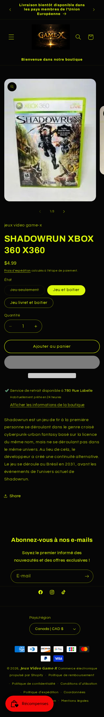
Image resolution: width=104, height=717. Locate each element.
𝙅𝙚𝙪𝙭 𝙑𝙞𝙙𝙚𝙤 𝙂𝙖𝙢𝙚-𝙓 (39, 668)
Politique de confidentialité (33, 683)
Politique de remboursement (71, 675)
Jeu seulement (27, 291)
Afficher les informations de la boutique (47, 405)
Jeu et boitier (66, 290)
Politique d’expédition (40, 692)
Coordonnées (75, 692)
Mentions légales (75, 700)
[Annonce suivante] (94, 9)
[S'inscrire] (87, 576)
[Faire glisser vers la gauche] (40, 211)
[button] (11, 37)
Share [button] (15, 496)
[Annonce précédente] (10, 9)
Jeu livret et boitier (28, 303)
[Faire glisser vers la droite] (64, 211)
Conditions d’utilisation (79, 683)
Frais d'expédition (17, 270)
